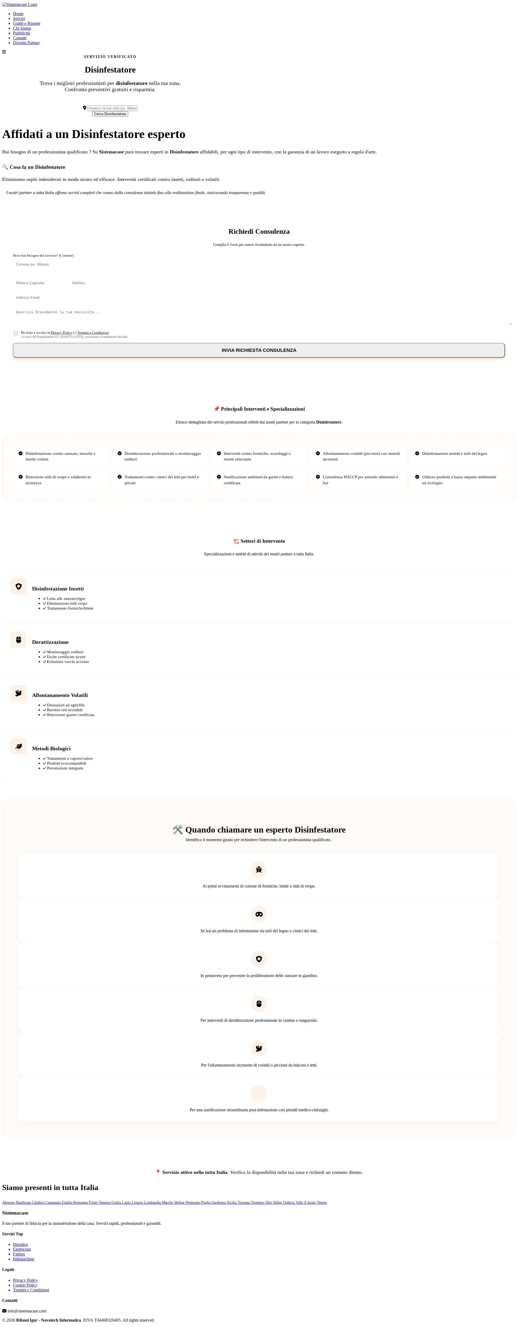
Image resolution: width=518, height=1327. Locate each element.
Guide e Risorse (26, 23)
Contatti (19, 38)
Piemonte (193, 1202)
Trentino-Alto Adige (267, 1202)
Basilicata (24, 1202)
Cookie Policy (25, 1285)
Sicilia (232, 1202)
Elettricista (22, 1249)
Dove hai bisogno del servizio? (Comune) (43, 255)
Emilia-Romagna (75, 1202)
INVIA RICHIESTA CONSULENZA (259, 350)
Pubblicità (21, 33)
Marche (168, 1202)
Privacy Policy (61, 333)
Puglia (206, 1202)
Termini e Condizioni (93, 333)
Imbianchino (23, 1259)
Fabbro (19, 1254)
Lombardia (153, 1202)
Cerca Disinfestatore (110, 114)
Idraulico (20, 1244)
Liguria (138, 1202)
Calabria (39, 1202)
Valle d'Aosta (306, 1202)
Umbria (289, 1202)
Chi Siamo (22, 28)
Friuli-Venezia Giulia (105, 1202)
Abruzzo (9, 1202)
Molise (180, 1202)
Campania (54, 1202)
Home (18, 13)
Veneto (322, 1202)
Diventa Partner (26, 42)
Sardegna (219, 1202)
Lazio (127, 1202)
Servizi (19, 18)
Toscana (244, 1202)
